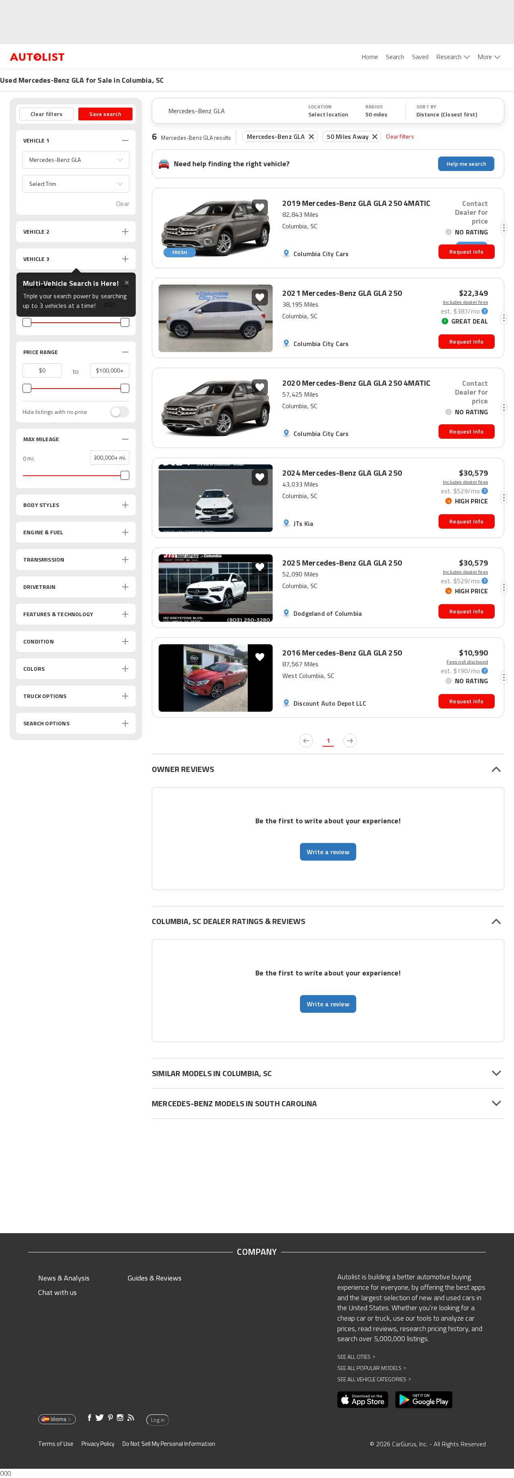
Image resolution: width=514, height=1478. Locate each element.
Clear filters (400, 136)
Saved (420, 56)
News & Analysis (64, 1277)
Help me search (466, 163)
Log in (158, 1420)
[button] (76, 160)
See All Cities (356, 1356)
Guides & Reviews (155, 1277)
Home (370, 56)
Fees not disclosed (467, 662)
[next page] (350, 740)
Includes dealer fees (465, 302)
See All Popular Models (371, 1368)
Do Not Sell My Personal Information (168, 1443)
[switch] (116, 411)
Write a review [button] (328, 852)
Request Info (466, 251)
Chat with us (57, 1292)
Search (395, 56)
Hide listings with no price (54, 412)
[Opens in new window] (362, 1399)
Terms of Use (55, 1443)
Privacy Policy (98, 1443)
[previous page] (306, 740)
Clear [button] (122, 203)
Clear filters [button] (47, 114)
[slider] (26, 322)
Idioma (58, 1419)
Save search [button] (105, 114)
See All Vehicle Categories (374, 1379)
